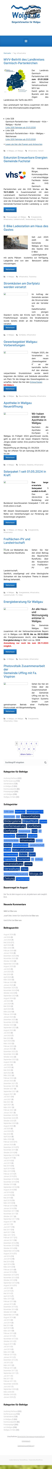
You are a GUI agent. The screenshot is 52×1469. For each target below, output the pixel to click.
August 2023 (8, 1030)
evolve (11, 1460)
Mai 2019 (7, 1166)
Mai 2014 (7, 1325)
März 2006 (8, 1392)
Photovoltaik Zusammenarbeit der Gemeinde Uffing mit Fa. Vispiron (24, 671)
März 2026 (8, 948)
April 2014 (7, 1328)
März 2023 (8, 1044)
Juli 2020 (7, 1129)
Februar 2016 (9, 1270)
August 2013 (8, 1344)
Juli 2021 (7, 1097)
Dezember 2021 (9, 1083)
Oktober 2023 (9, 1025)
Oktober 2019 (9, 1153)
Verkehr (41, 151)
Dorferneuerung (9, 781)
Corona (43, 821)
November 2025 (10, 958)
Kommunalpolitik (10, 789)
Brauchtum (30, 821)
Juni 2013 (7, 1349)
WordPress (39, 1460)
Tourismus (32, 277)
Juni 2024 (7, 1004)
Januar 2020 (8, 1145)
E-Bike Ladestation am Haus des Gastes (26, 227)
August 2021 (8, 1094)
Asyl (18, 817)
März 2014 (8, 1331)
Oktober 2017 (9, 1216)
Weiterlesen (10, 210)
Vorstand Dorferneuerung (16, 874)
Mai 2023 (7, 1038)
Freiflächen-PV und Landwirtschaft (17, 540)
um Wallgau (19, 151)
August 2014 (8, 1317)
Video (21, 595)
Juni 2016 (7, 1259)
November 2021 (10, 1086)
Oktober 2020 (9, 1121)
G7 (40, 831)
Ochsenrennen (11, 854)
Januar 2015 (8, 1304)
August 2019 (8, 1158)
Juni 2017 (7, 1227)
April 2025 (7, 977)
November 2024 (10, 990)
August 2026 (8, 935)
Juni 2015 (7, 1291)
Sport (32, 854)
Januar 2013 (8, 1357)
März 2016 (8, 1267)
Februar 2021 (9, 1110)
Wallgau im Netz (10, 797)
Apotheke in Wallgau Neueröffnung (18, 404)
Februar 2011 (9, 1381)
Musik (7, 849)
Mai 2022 (7, 1070)
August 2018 (8, 1190)
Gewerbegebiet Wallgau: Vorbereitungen (21, 343)
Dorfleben (34, 826)
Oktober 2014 (9, 1312)
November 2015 (10, 1278)
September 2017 (10, 1219)
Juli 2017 (7, 1224)
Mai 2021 (7, 1102)
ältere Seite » (26, 754)
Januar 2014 (8, 1336)
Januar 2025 (8, 985)
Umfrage (39, 859)
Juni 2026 (7, 940)
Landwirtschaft (19, 219)
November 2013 (10, 1339)
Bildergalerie (12, 821)
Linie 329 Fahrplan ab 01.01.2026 (21, 139)
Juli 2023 (7, 1033)
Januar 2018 (8, 1208)
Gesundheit (9, 835)
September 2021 (10, 1091)
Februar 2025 (9, 982)
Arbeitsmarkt (9, 817)
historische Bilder (11, 840)
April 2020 (7, 1137)
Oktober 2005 (9, 1394)
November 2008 (10, 1384)
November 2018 (10, 1182)
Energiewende (36, 217)
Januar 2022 (8, 1081)
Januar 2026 (8, 953)
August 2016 (8, 1254)
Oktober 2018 (9, 1184)
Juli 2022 (7, 1065)
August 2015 (8, 1285)
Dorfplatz (22, 335)
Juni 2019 (7, 1163)
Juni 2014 (7, 1323)
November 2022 (10, 1054)
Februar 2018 (9, 1206)
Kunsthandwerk (20, 845)
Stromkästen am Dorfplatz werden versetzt (22, 285)
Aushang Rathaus (10, 778)
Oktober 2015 (9, 1280)
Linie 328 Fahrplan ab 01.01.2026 (21, 127)
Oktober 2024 (9, 993)
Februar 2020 (9, 1142)
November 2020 (10, 1118)
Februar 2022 (9, 1078)
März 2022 (8, 1075)
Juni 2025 (7, 972)
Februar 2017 (9, 1238)
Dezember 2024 (9, 988)
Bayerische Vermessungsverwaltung (31, 1437)
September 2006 (10, 1389)
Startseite (7, 53)
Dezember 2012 (9, 1360)
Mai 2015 (7, 1293)
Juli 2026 (7, 937)
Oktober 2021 (9, 1089)
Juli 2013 (7, 1347)
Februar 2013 (9, 1355)
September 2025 (10, 964)
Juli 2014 (7, 1320)
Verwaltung (11, 869)
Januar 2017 (8, 1240)
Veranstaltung (31, 219)
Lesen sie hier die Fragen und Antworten (23, 144)
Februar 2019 (9, 1174)
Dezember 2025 (9, 956)
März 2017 (8, 1235)
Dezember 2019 (9, 1147)
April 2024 (7, 1009)
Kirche (7, 845)
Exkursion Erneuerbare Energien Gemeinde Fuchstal (25, 159)
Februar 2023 (9, 1046)
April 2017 (7, 1232)
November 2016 (10, 1246)
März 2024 (8, 1012)
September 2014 (10, 1315)
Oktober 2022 (9, 1057)
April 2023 (7, 1041)
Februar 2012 (9, 1368)
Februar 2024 (9, 1014)
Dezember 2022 (9, 1052)
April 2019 (7, 1169)
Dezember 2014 (9, 1307)
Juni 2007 (7, 1387)
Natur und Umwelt (23, 849)
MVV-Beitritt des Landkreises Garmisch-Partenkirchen (24, 61)
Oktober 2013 (9, 1341)
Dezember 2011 (9, 1371)
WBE (5, 911)
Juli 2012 (7, 1363)
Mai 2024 (7, 1006)
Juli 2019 (7, 1161)
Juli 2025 (7, 969)
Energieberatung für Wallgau (23, 602)
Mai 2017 (7, 1230)
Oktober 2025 (9, 961)
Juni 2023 (7, 1036)
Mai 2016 (7, 1262)
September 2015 (10, 1283)
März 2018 (8, 1203)
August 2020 (8, 1126)
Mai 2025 (7, 974)
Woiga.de (36, 874)
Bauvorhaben (24, 396)
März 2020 (8, 1139)
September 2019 (10, 1155)
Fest (34, 831)
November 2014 (10, 1309)
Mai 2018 (7, 1198)
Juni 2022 (7, 1067)
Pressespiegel (12, 217)
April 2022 (7, 1073)
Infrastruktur (32, 151)
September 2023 (10, 1028)
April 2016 (7, 1264)
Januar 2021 (8, 1113)
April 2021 (7, 1105)
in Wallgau (10, 151)
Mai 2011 (7, 1379)
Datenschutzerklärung (26, 1446)
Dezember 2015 (9, 1275)
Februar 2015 (9, 1301)
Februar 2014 (9, 1333)
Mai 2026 (7, 943)
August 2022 (8, 1062)
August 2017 (8, 1222)
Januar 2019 (8, 1176)
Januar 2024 (8, 1017)
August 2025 (8, 966)
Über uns (13, 911)
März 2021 (8, 1107)
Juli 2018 (7, 1192)
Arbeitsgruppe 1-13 (35, 811)
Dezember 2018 (9, 1179)
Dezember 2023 (9, 1020)
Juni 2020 (7, 1131)
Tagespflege (10, 859)
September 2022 (10, 1060)
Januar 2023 (8, 1049)
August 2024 (8, 998)
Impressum (26, 1441)
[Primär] (26, 41)
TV (17, 595)
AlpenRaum (20, 811)
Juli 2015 (7, 1288)
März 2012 (8, 1365)
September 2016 (10, 1251)
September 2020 (10, 1123)
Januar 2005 (8, 1397)
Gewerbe (33, 396)
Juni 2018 (7, 1195)
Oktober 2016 (9, 1248)
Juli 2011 (7, 1376)
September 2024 (10, 996)
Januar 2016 (8, 1272)
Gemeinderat (8, 784)
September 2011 (10, 1373)
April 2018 (7, 1200)
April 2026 (7, 945)
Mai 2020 (7, 1134)
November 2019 (10, 1150)
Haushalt (32, 835)
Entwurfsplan (36, 382)
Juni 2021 (7, 1099)
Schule (23, 854)
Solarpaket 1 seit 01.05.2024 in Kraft (25, 473)
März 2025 (8, 980)
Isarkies (39, 840)
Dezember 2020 (9, 1115)
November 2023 (10, 1022)
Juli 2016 (7, 1256)
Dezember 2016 (9, 1243)
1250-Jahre (9, 811)
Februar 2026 (9, 951)
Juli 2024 (7, 1001)
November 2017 (10, 1214)
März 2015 (8, 1299)
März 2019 (8, 1171)
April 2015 (7, 1296)
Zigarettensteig (22, 879)
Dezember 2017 (9, 1211)
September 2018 (10, 1187)
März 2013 (8, 1352)
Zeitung (39, 219)
